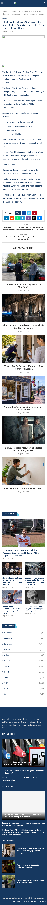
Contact (43, 901)
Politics (24, 661)
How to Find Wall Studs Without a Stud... (23, 488)
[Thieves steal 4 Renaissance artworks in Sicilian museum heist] (23, 308)
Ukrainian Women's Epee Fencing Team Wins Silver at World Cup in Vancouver (22, 815)
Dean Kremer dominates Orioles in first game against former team (11, 610)
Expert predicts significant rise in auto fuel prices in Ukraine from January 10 (22, 763)
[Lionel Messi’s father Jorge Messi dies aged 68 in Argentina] (35, 597)
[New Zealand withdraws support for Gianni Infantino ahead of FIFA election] (12, 568)
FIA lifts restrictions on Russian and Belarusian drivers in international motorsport (34, 581)
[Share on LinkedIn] (6, 218)
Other (24, 655)
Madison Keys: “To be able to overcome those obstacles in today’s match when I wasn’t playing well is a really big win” (23, 832)
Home (4, 11)
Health (24, 649)
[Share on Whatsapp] (17, 218)
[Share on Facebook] (24, 213)
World (24, 694)
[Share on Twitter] (29, 213)
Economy (24, 638)
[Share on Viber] (28, 218)
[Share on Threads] (34, 218)
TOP (24, 683)
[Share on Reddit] (12, 218)
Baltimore (24, 633)
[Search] (44, 3)
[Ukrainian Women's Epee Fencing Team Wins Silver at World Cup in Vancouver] (23, 805)
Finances (24, 644)
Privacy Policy (30, 901)
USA (24, 688)
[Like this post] (18, 213)
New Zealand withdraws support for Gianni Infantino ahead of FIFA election (12, 581)
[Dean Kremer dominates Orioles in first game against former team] (12, 597)
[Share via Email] (39, 218)
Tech (24, 677)
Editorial (16, 901)
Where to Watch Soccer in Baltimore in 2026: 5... (28, 866)
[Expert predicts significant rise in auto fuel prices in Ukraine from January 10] (23, 753)
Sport (24, 672)
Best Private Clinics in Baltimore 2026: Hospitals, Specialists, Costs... (31, 850)
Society (14, 11)
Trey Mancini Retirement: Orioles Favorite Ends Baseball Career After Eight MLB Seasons (20, 553)
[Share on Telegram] (22, 218)
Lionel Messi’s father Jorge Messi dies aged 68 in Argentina (34, 609)
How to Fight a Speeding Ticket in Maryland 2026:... (30, 881)
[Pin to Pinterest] (34, 213)
